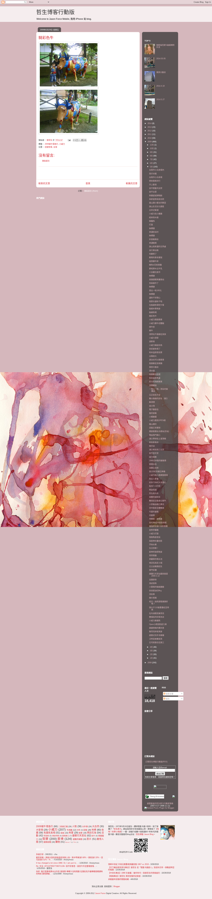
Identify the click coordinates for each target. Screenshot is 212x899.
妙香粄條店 (153, 239)
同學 (78, 830)
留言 (167, 699)
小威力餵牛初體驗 (156, 323)
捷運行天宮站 (79, 835)
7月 (151, 159)
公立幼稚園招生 (155, 566)
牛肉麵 (69, 830)
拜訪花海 (91, 832)
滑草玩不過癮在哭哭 (157, 334)
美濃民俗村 (153, 232)
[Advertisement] (88, 173)
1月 (151, 658)
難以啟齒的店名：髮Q (158, 398)
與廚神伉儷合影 (155, 541)
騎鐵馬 (152, 221)
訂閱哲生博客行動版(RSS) (156, 762)
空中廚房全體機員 (156, 508)
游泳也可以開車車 (156, 360)
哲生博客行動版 (55, 12)
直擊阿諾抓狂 (154, 497)
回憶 (85, 830)
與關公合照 (153, 468)
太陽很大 (153, 356)
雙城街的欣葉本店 (156, 617)
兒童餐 (152, 515)
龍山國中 (153, 424)
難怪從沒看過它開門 (157, 501)
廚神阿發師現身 (155, 552)
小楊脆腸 (153, 417)
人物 (74, 826)
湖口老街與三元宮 (156, 449)
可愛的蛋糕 (153, 512)
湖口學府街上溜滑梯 (157, 439)
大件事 (85, 826)
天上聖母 (153, 184)
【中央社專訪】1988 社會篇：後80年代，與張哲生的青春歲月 (134, 873)
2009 (150, 142)
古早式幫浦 (153, 210)
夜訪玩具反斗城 (155, 563)
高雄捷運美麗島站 (156, 279)
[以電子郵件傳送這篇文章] (74, 140)
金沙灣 (152, 406)
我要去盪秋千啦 (155, 301)
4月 (151, 647)
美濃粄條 (153, 243)
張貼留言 (46, 161)
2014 (150, 123)
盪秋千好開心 (154, 298)
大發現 (39, 830)
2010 (150, 138)
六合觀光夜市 (154, 272)
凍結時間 (55, 836)
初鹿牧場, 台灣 (51, 147)
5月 (151, 167)
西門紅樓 (153, 570)
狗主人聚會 (153, 479)
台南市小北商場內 (156, 170)
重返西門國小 (154, 435)
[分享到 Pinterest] (85, 140)
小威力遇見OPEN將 (157, 420)
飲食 (61, 838)
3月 (151, 651)
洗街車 (152, 594)
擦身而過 (153, 490)
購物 (57, 842)
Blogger (116, 886)
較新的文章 (44, 183)
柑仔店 (152, 446)
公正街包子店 (154, 395)
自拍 (62, 833)
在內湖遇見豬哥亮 (156, 613)
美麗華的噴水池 (155, 559)
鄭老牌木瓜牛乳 (155, 268)
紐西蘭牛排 (153, 261)
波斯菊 (152, 341)
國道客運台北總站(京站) (159, 431)
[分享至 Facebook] (82, 140)
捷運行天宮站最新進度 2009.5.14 (158, 575)
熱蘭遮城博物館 (155, 195)
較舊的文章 (131, 183)
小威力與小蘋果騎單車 (158, 475)
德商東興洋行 (154, 181)
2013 (150, 127)
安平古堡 (153, 192)
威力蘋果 (153, 457)
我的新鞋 (153, 413)
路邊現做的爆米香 (156, 628)
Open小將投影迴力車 (158, 624)
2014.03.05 (161, 58)
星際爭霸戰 (153, 530)
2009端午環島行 (51, 144)
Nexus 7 (68, 842)
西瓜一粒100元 (155, 290)
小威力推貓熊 (154, 620)
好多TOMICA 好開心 (157, 482)
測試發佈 (153, 583)
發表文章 (169, 694)
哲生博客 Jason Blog (144, 834)
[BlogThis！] (77, 140)
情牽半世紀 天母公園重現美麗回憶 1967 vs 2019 (128, 864)
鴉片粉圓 (153, 598)
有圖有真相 (49, 832)
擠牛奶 (152, 327)
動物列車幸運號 (155, 257)
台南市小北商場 (155, 177)
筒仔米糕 (153, 174)
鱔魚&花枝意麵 (155, 265)
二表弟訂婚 (63, 826)
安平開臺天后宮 (155, 188)
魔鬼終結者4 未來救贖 (158, 526)
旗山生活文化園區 (156, 206)
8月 (151, 156)
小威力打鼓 (153, 533)
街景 (45, 838)
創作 (93, 836)
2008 (150, 663)
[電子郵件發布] (69, 140)
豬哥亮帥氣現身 (155, 631)
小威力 (62, 144)
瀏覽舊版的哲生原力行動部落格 (160, 803)
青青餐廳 (153, 555)
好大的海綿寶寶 (155, 382)
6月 (151, 163)
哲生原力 (117, 829)
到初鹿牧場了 (154, 349)
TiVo (74, 842)
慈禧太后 (153, 464)
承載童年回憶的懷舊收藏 (118, 879)
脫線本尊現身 (154, 308)
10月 (152, 148)
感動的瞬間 (77, 839)
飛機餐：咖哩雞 (155, 519)
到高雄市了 (153, 283)
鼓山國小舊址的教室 (157, 203)
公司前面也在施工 (156, 642)
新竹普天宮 (153, 453)
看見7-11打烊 (154, 486)
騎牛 (151, 330)
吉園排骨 (153, 580)
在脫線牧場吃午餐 (156, 305)
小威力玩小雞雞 (155, 214)
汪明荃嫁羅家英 (155, 639)
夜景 (80, 833)
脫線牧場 (153, 312)
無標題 (152, 228)
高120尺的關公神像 (157, 471)
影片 (89, 839)
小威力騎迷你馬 (155, 345)
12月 (152, 145)
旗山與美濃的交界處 (157, 246)
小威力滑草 (153, 338)
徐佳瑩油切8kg (155, 590)
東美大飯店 (161, 72)
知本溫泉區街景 (155, 352)
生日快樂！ (153, 548)
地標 (94, 830)
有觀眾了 (153, 254)
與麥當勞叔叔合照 (156, 199)
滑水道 (152, 371)
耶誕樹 (46, 836)
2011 (150, 134)
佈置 (71, 832)
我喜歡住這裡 (154, 374)
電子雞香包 (153, 409)
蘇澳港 (152, 402)
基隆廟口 (65, 836)
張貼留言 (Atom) (91, 191)
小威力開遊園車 (155, 319)
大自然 (95, 826)
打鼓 (151, 225)
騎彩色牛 (153, 316)
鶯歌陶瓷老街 (154, 537)
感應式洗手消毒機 (156, 635)
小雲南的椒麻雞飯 (156, 587)
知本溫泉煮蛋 (154, 378)
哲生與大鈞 (153, 493)
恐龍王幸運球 (154, 428)
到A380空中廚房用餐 (158, 523)
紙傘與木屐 (153, 217)
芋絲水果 (153, 544)
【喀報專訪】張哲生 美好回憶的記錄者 (124, 876)
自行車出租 (153, 250)
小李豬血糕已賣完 (156, 504)
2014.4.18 (160, 86)
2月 (151, 654)
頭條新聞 (47, 842)
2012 (150, 131)
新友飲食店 (153, 442)
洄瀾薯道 (153, 385)
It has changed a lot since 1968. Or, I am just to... (57, 863)
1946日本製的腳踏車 (157, 460)
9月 (151, 152)
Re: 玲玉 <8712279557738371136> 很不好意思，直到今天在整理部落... (66, 866)
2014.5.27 (160, 99)
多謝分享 (40, 854)
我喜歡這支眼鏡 (155, 363)
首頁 (88, 183)
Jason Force (100, 893)
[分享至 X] (79, 140)
